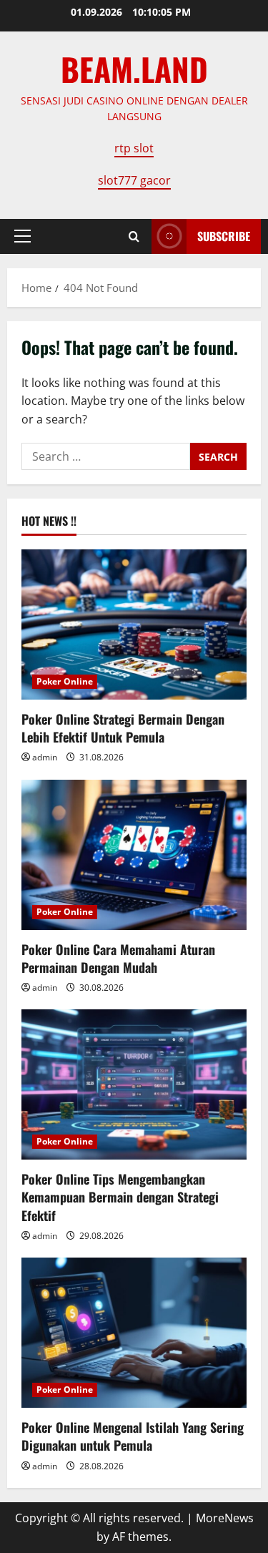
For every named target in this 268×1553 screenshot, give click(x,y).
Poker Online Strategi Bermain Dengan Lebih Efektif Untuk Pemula (122, 728)
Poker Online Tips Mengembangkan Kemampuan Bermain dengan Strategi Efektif (120, 1197)
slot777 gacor (134, 180)
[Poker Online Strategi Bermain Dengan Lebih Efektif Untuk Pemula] (134, 624)
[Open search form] (134, 236)
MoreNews (225, 1518)
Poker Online (64, 681)
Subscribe (223, 236)
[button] (22, 236)
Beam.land (134, 69)
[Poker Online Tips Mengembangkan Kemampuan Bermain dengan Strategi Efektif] (134, 1084)
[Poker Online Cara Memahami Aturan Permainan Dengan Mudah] (134, 855)
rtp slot (134, 148)
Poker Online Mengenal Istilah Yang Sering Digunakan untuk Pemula (132, 1436)
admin (44, 757)
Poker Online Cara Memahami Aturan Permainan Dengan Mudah (118, 958)
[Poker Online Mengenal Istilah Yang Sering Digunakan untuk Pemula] (134, 1333)
